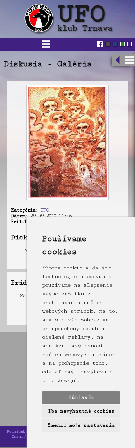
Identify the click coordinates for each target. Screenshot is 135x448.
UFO (44, 210)
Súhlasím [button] (81, 397)
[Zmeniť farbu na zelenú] (122, 44)
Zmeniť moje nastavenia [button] (81, 425)
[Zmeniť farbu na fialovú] (129, 44)
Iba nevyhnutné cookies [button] (81, 411)
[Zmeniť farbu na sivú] (108, 44)
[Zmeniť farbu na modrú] (115, 44)
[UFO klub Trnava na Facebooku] (100, 44)
